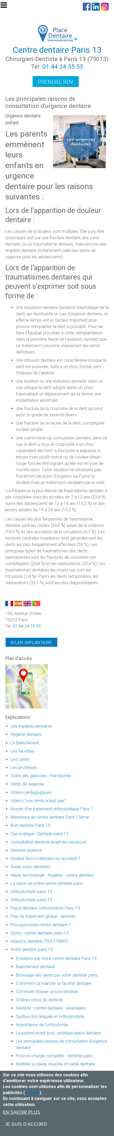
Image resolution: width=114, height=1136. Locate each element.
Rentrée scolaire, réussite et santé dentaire (55, 1064)
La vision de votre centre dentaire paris (47, 883)
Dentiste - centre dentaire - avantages (51, 1008)
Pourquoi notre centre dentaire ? (41, 924)
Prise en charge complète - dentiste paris (54, 1055)
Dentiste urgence (26, 850)
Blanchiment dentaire (35, 966)
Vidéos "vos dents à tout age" (38, 800)
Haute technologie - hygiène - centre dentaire (52, 875)
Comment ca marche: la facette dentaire (53, 983)
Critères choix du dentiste (39, 999)
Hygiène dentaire (26, 734)
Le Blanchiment (25, 742)
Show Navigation (6, 6)
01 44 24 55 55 (62, 66)
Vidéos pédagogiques (31, 792)
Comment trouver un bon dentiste (47, 991)
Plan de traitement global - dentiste (43, 916)
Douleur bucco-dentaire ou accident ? (45, 858)
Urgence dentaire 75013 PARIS (39, 941)
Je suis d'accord (26, 1124)
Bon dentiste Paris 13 (30, 825)
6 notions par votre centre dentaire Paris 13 (56, 958)
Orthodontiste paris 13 (31, 891)
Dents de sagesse (27, 784)
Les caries (20, 759)
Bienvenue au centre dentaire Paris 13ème (50, 817)
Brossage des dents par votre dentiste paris (56, 975)
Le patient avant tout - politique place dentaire (58, 1032)
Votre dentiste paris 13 (32, 949)
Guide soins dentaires (30, 866)
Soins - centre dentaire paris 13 (39, 933)
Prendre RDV (55, 82)
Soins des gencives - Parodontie (41, 775)
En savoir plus (21, 1112)
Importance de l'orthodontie (42, 1024)
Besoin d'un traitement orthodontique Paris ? (52, 808)
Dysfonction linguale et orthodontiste (50, 1016)
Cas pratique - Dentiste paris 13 (39, 833)
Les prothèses (24, 767)
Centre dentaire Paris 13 (57, 50)
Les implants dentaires (31, 726)
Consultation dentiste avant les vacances (49, 842)
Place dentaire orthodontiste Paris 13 (45, 908)
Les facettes (22, 751)
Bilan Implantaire (31, 642)
